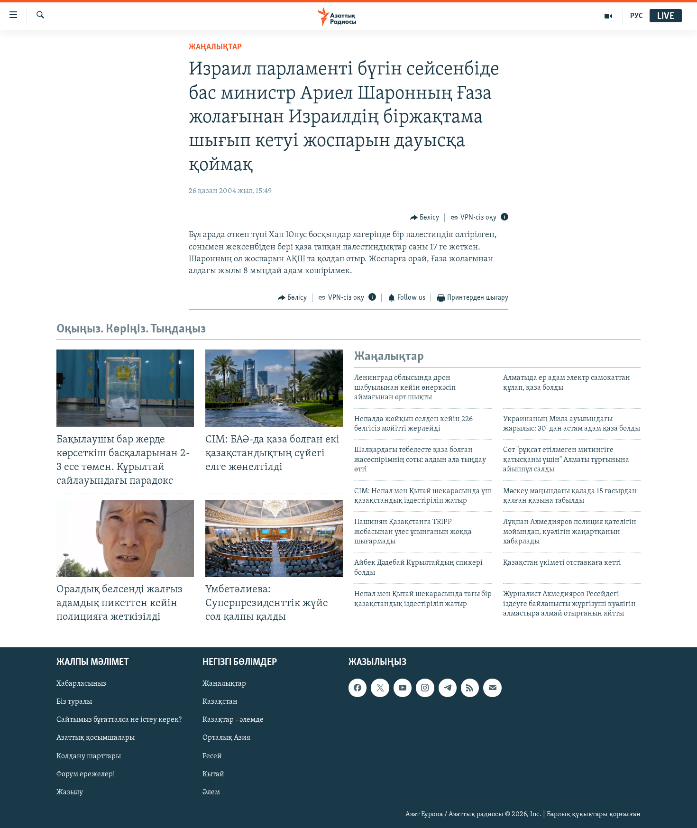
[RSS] (470, 688)
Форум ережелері (85, 774)
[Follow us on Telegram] (448, 688)
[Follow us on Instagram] (425, 688)
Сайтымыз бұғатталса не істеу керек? (119, 720)
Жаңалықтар (224, 684)
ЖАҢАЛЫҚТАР (215, 47)
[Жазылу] (492, 688)
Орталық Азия (226, 738)
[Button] (425, 218)
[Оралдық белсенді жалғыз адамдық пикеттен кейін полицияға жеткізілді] (125, 538)
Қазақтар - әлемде (233, 720)
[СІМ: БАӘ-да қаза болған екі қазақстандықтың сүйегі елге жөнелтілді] (274, 388)
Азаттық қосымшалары (95, 738)
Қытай (213, 774)
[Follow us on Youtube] (403, 688)
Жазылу (69, 792)
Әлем (211, 792)
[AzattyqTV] (608, 16)
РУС (636, 16)
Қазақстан (220, 702)
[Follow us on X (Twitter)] (380, 688)
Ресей (212, 756)
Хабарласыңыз (81, 684)
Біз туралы (74, 702)
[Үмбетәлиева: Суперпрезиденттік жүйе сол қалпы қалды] (274, 538)
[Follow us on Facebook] (357, 688)
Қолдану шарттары (88, 756)
